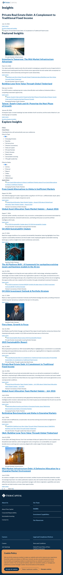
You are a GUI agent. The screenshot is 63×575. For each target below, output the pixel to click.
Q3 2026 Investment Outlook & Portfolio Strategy (25, 291)
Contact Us (5, 520)
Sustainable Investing (8, 516)
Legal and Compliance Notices (43, 537)
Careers (4, 537)
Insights (35, 508)
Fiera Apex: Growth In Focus (15, 324)
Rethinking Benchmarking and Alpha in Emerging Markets (29, 413)
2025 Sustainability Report (14, 342)
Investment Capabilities (41, 514)
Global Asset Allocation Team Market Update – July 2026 (29, 391)
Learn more (5, 26)
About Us (5, 503)
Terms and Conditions (39, 543)
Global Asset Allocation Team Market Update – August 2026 (30, 209)
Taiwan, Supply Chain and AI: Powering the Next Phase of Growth (27, 104)
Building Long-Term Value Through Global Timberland (27, 83)
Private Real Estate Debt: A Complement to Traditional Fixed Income (28, 365)
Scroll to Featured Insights (9, 28)
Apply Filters (5, 180)
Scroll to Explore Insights (9, 119)
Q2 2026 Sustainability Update (16, 229)
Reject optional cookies (30, 569)
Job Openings (6, 547)
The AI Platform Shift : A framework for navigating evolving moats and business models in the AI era (30, 265)
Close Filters (5, 130)
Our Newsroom (38, 520)
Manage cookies (46, 569)
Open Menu (59, 2)
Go (9, 488)
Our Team (36, 503)
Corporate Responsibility (9, 512)
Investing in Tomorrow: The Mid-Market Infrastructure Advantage (28, 60)
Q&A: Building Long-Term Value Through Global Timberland (30, 433)
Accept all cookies (12, 569)
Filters (4, 127)
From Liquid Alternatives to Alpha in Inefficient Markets (28, 189)
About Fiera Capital (7, 509)
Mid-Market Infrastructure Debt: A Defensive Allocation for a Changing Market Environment (31, 469)
